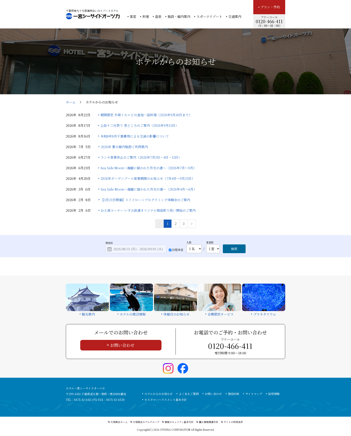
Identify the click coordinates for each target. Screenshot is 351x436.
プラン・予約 (270, 7)
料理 (145, 16)
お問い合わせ (122, 345)
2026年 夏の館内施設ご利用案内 (124, 146)
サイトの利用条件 (233, 422)
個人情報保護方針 (208, 422)
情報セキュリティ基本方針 (179, 422)
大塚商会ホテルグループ (146, 422)
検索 (234, 248)
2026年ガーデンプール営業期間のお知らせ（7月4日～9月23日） (148, 178)
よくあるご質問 (189, 393)
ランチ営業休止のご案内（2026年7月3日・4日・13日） (141, 157)
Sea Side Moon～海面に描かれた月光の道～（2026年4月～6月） (149, 189)
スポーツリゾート (209, 16)
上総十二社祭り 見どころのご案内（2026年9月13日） (139, 125)
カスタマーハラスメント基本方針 (165, 399)
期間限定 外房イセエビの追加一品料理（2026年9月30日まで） (146, 115)
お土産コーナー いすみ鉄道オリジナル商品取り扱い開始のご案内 (148, 210)
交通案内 (234, 16)
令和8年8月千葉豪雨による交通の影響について (134, 136)
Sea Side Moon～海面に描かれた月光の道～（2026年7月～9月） (148, 168)
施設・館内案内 (179, 16)
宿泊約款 (233, 393)
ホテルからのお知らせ (158, 393)
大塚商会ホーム (119, 422)
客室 (133, 16)
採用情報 (274, 393)
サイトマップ (253, 393)
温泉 (158, 16)
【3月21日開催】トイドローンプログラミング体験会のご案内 (145, 199)
